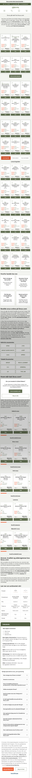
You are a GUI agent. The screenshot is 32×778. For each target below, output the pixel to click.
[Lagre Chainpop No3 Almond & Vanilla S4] (22, 235)
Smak (2, 46)
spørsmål (10, 573)
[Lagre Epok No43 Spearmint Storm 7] (22, 35)
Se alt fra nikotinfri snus (15, 554)
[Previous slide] (2, 422)
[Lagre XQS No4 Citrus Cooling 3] (22, 121)
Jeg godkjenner (8, 769)
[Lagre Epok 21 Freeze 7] (12, 101)
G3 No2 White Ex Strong (15, 597)
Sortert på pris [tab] (15, 158)
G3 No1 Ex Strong (25, 597)
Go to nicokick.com (15, 391)
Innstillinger (14, 773)
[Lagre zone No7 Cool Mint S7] (22, 101)
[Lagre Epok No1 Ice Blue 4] (12, 58)
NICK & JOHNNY (23, 362)
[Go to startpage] (15, 7)
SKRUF (8, 362)
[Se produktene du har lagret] (19, 11)
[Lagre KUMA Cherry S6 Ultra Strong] (15, 415)
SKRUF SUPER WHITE (8, 350)
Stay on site (15, 395)
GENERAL (23, 367)
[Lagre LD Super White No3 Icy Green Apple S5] (2, 121)
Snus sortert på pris (15, 76)
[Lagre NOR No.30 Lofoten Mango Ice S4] (2, 182)
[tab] (4, 493)
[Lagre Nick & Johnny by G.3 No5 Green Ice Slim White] (2, 82)
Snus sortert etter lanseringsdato (14, 1)
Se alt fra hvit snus (15, 496)
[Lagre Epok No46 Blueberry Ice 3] (12, 165)
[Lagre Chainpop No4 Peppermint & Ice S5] (22, 254)
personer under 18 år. (6, 338)
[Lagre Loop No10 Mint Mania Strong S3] (22, 140)
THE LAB (23, 371)
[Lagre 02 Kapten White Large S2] (12, 235)
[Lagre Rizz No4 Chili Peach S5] (22, 201)
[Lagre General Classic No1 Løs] (15, 503)
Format (2, 44)
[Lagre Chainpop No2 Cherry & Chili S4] (12, 254)
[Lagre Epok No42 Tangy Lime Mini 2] (2, 101)
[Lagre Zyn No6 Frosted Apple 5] (22, 58)
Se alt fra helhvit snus (15, 437)
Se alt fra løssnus (15, 525)
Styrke (2, 45)
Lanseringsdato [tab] (6, 158)
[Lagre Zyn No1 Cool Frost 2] (2, 35)
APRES (23, 355)
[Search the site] (12, 11)
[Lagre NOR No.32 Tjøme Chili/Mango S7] (12, 182)
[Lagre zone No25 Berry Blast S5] (22, 82)
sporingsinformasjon (22, 317)
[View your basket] (26, 11)
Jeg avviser (21, 769)
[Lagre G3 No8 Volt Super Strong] (15, 474)
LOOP (23, 350)
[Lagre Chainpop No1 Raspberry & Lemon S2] (2, 254)
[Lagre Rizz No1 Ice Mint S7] (12, 201)
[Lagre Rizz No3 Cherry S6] (2, 218)
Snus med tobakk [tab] (25, 158)
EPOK (8, 346)
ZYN (23, 346)
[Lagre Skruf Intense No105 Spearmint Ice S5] (12, 35)
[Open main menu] (4, 11)
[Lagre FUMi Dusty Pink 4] (12, 140)
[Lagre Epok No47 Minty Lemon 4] (2, 165)
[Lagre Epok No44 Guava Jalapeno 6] (12, 121)
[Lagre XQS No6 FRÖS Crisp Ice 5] (2, 140)
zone (7, 355)
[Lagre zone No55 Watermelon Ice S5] (2, 58)
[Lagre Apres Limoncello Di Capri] (22, 218)
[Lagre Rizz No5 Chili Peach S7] (2, 201)
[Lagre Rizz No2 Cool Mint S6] (12, 218)
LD (8, 371)
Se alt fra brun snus (15, 467)
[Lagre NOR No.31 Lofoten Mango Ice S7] (22, 165)
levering (22, 573)
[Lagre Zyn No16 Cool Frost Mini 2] (12, 82)
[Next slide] (29, 422)
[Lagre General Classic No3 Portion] (15, 445)
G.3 (8, 367)
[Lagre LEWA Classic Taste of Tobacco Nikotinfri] (15, 532)
